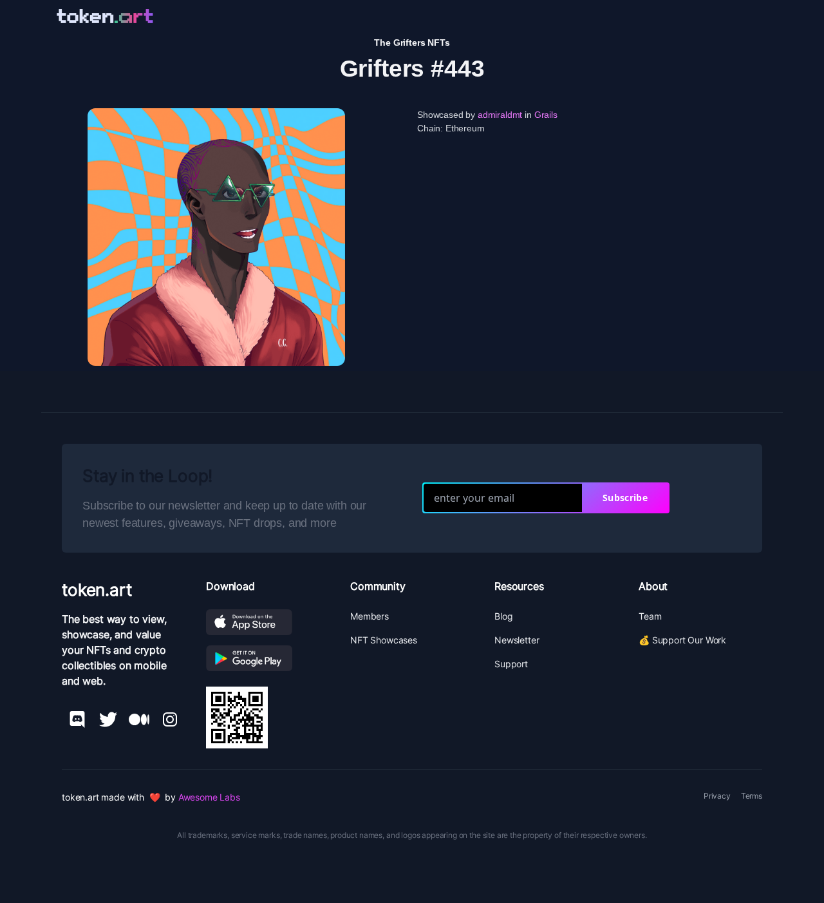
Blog (503, 616)
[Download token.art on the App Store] (268, 622)
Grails (545, 114)
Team (650, 616)
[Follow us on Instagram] (169, 719)
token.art (97, 590)
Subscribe (625, 497)
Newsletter (516, 639)
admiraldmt (500, 114)
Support (511, 663)
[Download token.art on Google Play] (268, 658)
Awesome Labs (209, 797)
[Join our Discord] (77, 719)
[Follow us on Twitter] (108, 719)
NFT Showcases (383, 639)
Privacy (717, 796)
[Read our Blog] (139, 719)
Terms (751, 796)
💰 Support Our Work (682, 639)
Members (369, 616)
